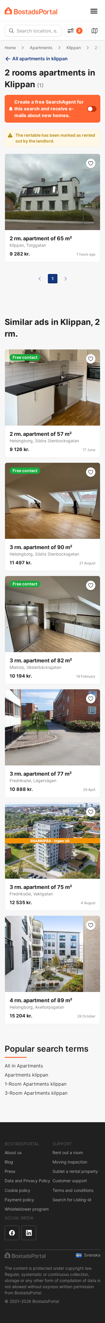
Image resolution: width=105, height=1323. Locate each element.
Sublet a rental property (75, 1171)
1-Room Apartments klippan (35, 1084)
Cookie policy (17, 1190)
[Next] (65, 278)
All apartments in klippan (40, 58)
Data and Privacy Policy (27, 1180)
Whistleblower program (27, 1209)
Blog (9, 1161)
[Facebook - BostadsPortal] (12, 1233)
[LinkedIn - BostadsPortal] (29, 1233)
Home (10, 47)
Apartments (41, 47)
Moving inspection (69, 1161)
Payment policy (19, 1199)
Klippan (73, 47)
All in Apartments (24, 1066)
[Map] (94, 31)
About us (13, 1152)
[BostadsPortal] (31, 11)
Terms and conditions (72, 1190)
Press (10, 1171)
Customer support (69, 1180)
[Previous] (39, 278)
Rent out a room (67, 1152)
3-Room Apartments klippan (36, 1093)
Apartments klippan (26, 1075)
